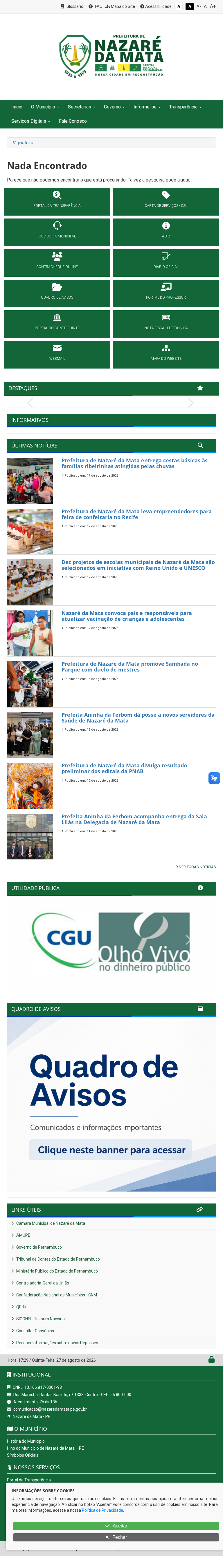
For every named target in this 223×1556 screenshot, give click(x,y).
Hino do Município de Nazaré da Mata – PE (45, 1448)
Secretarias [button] (79, 107)
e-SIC (166, 236)
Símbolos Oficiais (22, 1455)
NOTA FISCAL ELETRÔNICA (166, 328)
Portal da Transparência (29, 1480)
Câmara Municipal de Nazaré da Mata (50, 1223)
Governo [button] (112, 107)
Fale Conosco (73, 121)
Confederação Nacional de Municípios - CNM (56, 1295)
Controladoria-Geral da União (42, 1283)
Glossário (74, 6)
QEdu (20, 1307)
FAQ (98, 6)
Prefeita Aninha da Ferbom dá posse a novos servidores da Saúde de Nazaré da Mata (138, 717)
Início (16, 107)
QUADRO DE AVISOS (57, 297)
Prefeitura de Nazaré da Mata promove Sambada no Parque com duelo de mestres (130, 666)
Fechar (119, 1537)
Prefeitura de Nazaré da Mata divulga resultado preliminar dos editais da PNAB (124, 768)
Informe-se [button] (145, 107)
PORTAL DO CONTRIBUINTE (57, 328)
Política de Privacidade (102, 1510)
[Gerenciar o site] (211, 1360)
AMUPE (22, 1235)
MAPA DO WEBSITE (166, 359)
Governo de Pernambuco (38, 1247)
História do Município (26, 1441)
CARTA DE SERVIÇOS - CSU (166, 206)
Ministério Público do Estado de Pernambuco (56, 1271)
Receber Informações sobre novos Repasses (56, 1342)
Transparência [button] (183, 107)
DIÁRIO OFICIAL (166, 267)
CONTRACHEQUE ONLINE (57, 267)
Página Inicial (23, 142)
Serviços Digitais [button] (28, 121)
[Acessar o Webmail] (205, 1360)
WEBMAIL (57, 359)
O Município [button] (43, 107)
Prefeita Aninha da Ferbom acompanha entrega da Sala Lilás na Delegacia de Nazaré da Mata (134, 819)
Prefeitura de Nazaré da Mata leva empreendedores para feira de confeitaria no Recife (137, 514)
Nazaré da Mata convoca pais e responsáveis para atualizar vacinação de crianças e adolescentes (127, 615)
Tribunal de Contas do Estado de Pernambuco (57, 1259)
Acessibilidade (158, 6)
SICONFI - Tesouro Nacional (40, 1319)
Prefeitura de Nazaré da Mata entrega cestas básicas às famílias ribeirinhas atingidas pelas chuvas (135, 463)
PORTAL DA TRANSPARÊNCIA (57, 206)
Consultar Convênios (34, 1330)
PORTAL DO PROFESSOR (166, 297)
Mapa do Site (122, 6)
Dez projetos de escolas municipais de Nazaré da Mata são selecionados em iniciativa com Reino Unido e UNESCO (138, 564)
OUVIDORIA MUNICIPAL (57, 236)
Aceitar (119, 1525)
